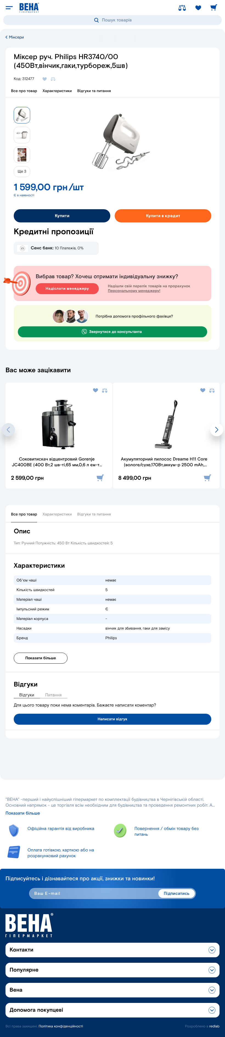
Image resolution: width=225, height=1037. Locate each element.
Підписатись (176, 894)
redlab (214, 1026)
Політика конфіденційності (61, 1026)
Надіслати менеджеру (67, 288)
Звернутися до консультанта (115, 331)
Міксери (16, 37)
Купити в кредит (163, 216)
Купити (62, 216)
